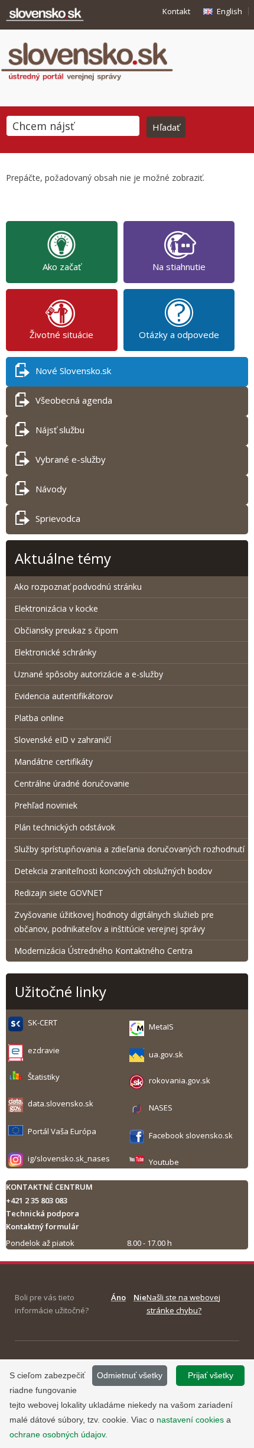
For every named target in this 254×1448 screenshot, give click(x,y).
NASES (160, 1107)
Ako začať (62, 266)
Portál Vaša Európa (62, 1131)
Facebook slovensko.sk (191, 1135)
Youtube (164, 1162)
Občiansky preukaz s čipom (66, 630)
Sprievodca (57, 518)
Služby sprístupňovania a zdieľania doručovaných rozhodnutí (129, 849)
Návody (51, 489)
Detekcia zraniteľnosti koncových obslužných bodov (113, 870)
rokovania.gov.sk (179, 1080)
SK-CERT (42, 1022)
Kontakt (176, 11)
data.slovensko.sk (60, 1103)
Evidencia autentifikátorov (63, 696)
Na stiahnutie (179, 266)
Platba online (39, 717)
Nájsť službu (59, 430)
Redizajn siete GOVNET (58, 892)
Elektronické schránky (55, 652)
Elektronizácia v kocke (56, 608)
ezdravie (44, 1050)
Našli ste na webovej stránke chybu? (183, 1304)
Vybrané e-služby (70, 459)
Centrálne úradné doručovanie (71, 783)
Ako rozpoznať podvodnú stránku (79, 586)
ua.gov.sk (166, 1054)
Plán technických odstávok (64, 827)
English (229, 11)
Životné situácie (61, 334)
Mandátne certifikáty (53, 761)
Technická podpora (42, 1213)
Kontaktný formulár (42, 1226)
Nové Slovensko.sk (73, 370)
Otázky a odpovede (179, 334)
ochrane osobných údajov (57, 1434)
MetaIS (161, 1026)
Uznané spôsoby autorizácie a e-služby (88, 674)
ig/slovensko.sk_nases (69, 1158)
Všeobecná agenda (73, 400)
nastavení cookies (190, 1419)
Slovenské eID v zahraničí (62, 739)
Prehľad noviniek (45, 805)
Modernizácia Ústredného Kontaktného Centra (103, 950)
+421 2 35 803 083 (36, 1200)
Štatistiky (44, 1077)
